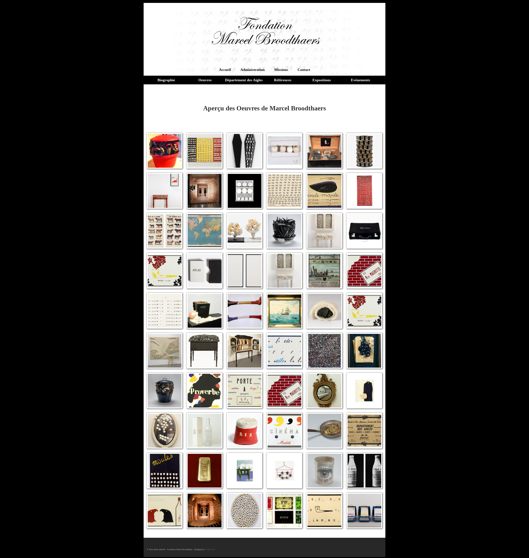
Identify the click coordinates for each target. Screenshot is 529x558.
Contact (304, 70)
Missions (281, 70)
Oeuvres (205, 80)
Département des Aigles (244, 80)
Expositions (321, 80)
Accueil (225, 70)
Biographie (166, 80)
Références (282, 80)
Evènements (360, 80)
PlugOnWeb (210, 549)
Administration (252, 70)
